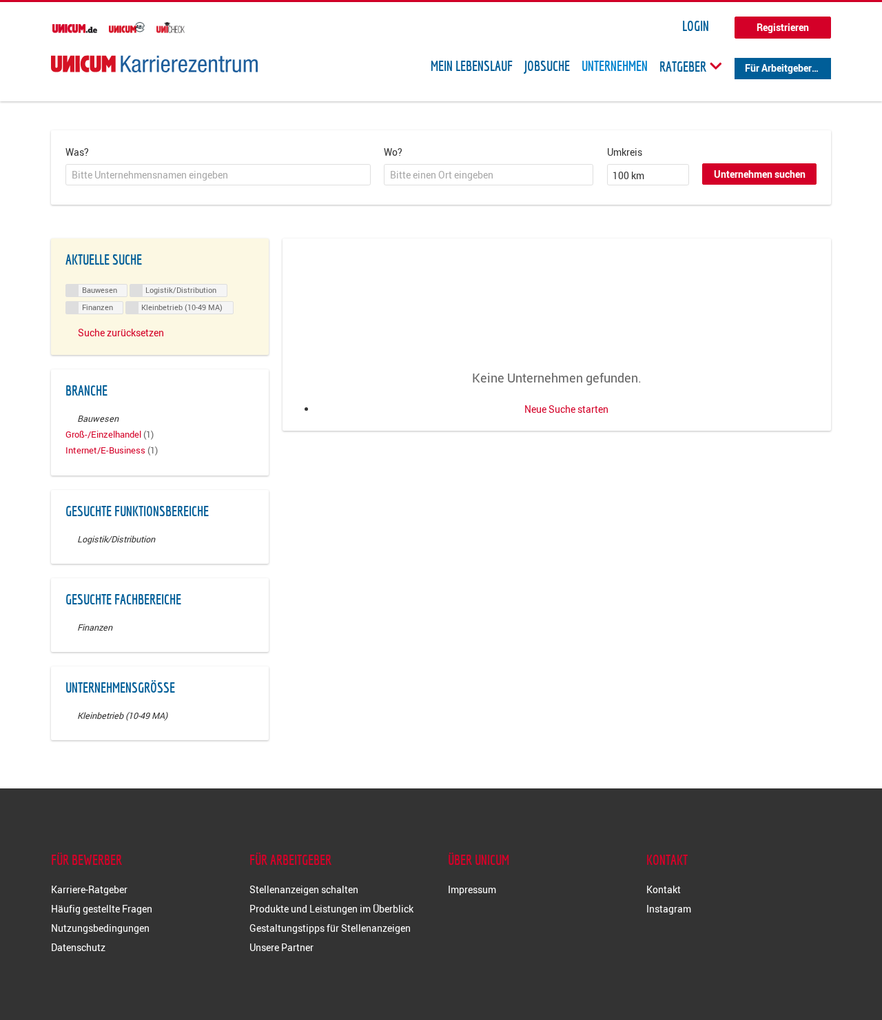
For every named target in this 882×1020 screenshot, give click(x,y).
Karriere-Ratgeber (89, 889)
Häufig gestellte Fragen (101, 908)
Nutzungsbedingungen (100, 928)
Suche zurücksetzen (121, 332)
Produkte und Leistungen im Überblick (331, 908)
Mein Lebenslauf (472, 66)
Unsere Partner (281, 947)
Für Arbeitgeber (778, 67)
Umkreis (624, 152)
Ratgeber (684, 66)
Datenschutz (78, 947)
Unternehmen (615, 66)
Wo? (393, 152)
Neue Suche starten (566, 409)
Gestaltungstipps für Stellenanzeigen (330, 928)
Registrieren (783, 27)
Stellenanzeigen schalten (303, 889)
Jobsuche (547, 66)
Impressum (472, 889)
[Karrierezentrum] (154, 63)
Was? (77, 152)
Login (695, 26)
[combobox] (218, 175)
